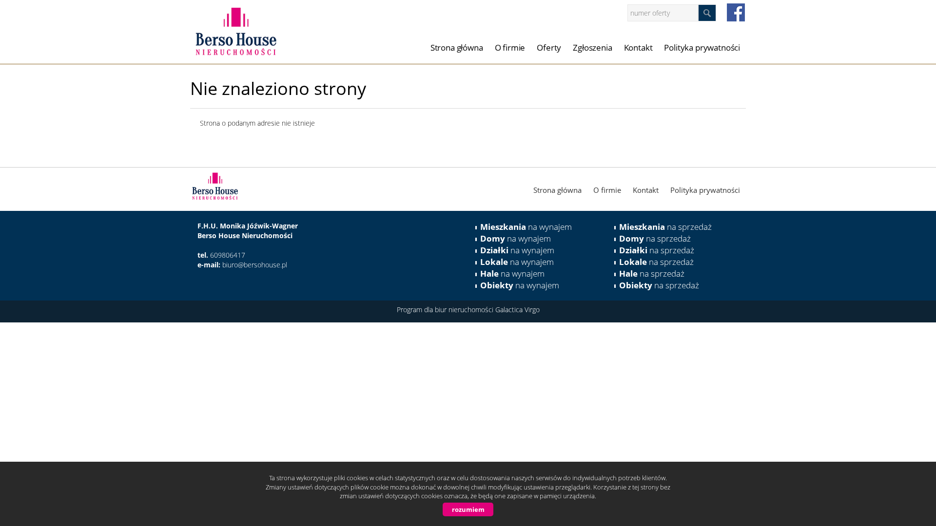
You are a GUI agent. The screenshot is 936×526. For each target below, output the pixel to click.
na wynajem (526, 226)
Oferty (549, 47)
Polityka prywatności (702, 47)
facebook (736, 12)
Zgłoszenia (592, 47)
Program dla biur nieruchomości (446, 309)
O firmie (510, 47)
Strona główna (456, 47)
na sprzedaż (665, 226)
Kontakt (638, 47)
